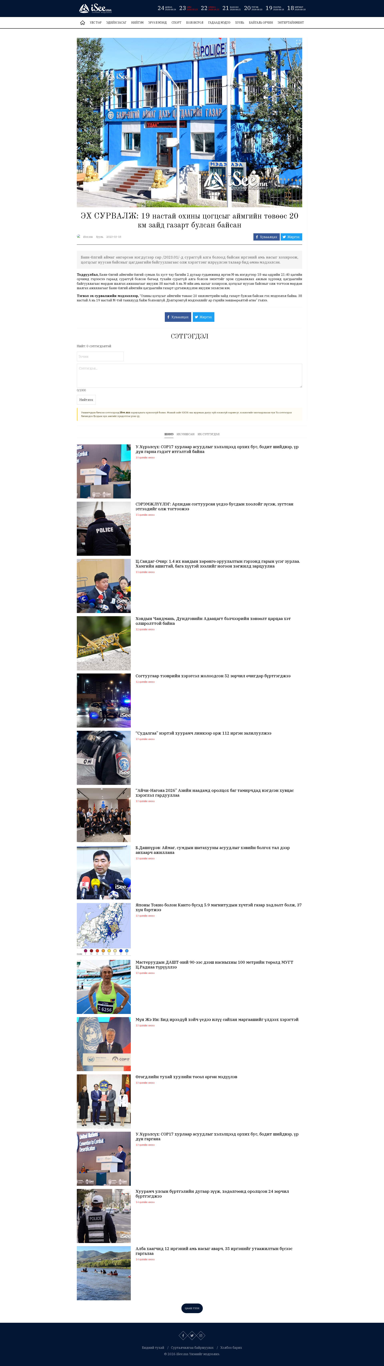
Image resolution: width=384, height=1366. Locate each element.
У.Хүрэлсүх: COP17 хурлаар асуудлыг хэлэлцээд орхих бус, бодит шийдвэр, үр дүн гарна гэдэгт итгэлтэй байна (217, 449)
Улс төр (96, 22)
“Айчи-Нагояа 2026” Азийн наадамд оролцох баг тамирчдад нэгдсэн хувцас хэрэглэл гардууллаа (215, 793)
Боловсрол (194, 22)
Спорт (176, 22)
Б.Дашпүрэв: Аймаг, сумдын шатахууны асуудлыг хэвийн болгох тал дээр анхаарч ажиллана (213, 850)
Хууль (239, 22)
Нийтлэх (86, 400)
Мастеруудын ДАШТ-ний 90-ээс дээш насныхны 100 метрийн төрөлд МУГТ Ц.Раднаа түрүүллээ (214, 964)
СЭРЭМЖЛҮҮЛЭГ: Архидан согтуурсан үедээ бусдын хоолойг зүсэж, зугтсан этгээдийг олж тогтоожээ (214, 506)
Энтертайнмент (291, 22)
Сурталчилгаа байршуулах (192, 1348)
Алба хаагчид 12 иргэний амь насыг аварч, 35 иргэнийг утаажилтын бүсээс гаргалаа (214, 1251)
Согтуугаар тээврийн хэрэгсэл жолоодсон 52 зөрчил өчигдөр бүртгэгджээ (213, 675)
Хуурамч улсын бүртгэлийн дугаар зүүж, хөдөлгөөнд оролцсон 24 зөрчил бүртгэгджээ (212, 1194)
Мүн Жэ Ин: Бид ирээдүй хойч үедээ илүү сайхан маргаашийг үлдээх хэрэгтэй (217, 1019)
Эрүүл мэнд (157, 22)
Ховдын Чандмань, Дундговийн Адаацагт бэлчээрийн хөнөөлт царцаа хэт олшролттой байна (213, 621)
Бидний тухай (153, 1348)
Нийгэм (137, 22)
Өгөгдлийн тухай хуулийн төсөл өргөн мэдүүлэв (186, 1076)
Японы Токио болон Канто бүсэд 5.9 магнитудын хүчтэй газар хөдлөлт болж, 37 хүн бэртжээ (219, 907)
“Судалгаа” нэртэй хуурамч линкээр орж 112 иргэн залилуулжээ (203, 733)
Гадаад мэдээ (219, 22)
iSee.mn (88, 236)
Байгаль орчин (261, 22)
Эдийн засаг (116, 22)
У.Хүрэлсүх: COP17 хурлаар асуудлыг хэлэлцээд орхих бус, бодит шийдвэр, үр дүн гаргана (217, 1136)
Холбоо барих (231, 1348)
